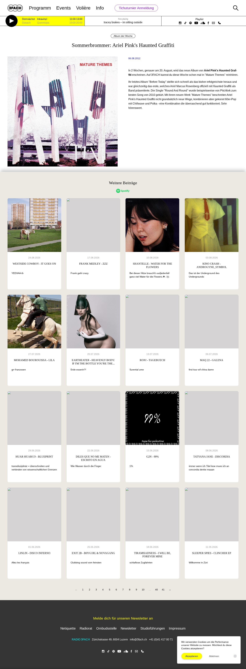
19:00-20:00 (75, 22)
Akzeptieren (191, 656)
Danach (26, 23)
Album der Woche (123, 36)
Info (100, 8)
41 (163, 589)
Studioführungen (152, 628)
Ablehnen (214, 656)
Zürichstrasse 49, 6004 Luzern (110, 639)
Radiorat (86, 628)
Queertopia (43, 23)
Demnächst (28, 19)
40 (156, 589)
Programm (40, 8)
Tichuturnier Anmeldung (136, 8)
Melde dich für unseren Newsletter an (123, 618)
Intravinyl (42, 19)
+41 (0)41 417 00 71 (161, 639)
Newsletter (128, 628)
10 (143, 589)
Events (63, 8)
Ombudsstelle (106, 628)
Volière (83, 8)
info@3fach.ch (139, 639)
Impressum (177, 628)
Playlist (199, 19)
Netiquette (68, 628)
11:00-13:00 (76, 19)
